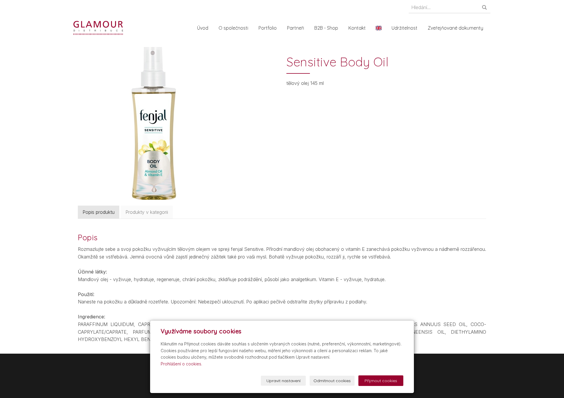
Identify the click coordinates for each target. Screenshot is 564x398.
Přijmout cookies (381, 380)
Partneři (295, 28)
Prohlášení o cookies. (181, 363)
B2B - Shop (326, 28)
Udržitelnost (404, 28)
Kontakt (357, 28)
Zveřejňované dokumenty (455, 28)
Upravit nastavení (283, 380)
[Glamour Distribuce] (98, 27)
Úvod (202, 28)
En (378, 28)
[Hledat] (485, 7)
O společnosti (233, 28)
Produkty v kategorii (146, 212)
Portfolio (267, 28)
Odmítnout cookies (332, 380)
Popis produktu (99, 212)
